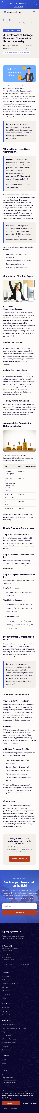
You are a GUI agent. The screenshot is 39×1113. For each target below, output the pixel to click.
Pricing (4, 998)
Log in (4, 1074)
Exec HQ (5, 987)
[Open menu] (34, 12)
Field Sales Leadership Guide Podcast (14, 1028)
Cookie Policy (6, 1098)
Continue (19, 913)
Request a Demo (19, 858)
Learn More (17, 6)
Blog (10, 20)
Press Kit (5, 1046)
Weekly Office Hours (9, 1039)
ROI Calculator (7, 1035)
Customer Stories (8, 1015)
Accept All (11, 1103)
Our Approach (6, 994)
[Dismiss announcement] (36, 4)
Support (4, 1070)
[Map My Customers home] (13, 12)
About (4, 1059)
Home (5, 20)
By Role (4, 1011)
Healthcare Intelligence (10, 983)
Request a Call (11, 1082)
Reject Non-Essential (10, 1109)
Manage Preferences (29, 1103)
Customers (5, 1067)
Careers (4, 1063)
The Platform (6, 976)
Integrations (6, 991)
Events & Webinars (8, 1024)
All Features (6, 980)
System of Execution (9, 1043)
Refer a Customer (8, 1050)
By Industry (5, 1008)
